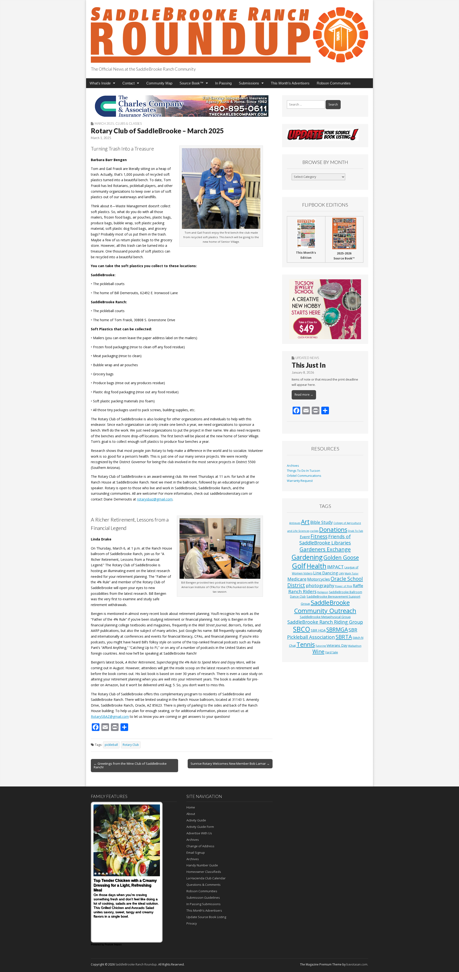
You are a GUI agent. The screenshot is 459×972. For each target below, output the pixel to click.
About (190, 814)
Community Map (159, 83)
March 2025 (104, 123)
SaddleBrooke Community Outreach (325, 606)
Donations (333, 529)
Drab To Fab (355, 531)
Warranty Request (300, 481)
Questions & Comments (203, 884)
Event (305, 536)
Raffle (358, 585)
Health (316, 566)
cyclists (314, 531)
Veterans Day (337, 645)
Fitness (319, 536)
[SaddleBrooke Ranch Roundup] (229, 32)
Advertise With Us (199, 833)
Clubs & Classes (128, 123)
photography (320, 585)
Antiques (294, 523)
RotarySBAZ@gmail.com (110, 716)
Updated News (307, 358)
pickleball (111, 745)
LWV (341, 573)
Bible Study (321, 522)
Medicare (296, 579)
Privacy (191, 923)
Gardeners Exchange (325, 549)
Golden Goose (341, 557)
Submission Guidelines (203, 897)
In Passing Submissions (203, 904)
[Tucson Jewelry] (325, 309)
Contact (128, 83)
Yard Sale (331, 652)
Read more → (304, 395)
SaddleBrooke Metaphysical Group (325, 617)
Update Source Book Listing (206, 917)
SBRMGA (337, 629)
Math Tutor (352, 573)
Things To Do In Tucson (303, 471)
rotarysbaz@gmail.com (155, 499)
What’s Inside (100, 83)
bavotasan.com (356, 964)
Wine (318, 651)
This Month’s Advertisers (290, 83)
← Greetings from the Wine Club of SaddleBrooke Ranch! (130, 765)
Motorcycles (318, 579)
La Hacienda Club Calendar (206, 878)
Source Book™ (191, 83)
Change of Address (200, 846)
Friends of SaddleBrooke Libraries (325, 539)
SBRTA (344, 637)
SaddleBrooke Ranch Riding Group (325, 622)
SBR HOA (318, 630)
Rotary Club (131, 745)
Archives (293, 466)
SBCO (301, 629)
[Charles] (182, 106)
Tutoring (321, 645)
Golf (299, 566)
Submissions (249, 83)
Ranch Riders (302, 591)
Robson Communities (334, 83)
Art (305, 521)
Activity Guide (196, 820)
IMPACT (335, 567)
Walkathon (354, 645)
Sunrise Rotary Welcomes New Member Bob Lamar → (230, 763)
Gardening (307, 557)
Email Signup (195, 852)
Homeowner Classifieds (203, 872)
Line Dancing (325, 573)
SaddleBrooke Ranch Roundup (136, 964)
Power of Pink (343, 586)
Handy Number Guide (202, 865)
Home (190, 807)
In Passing (223, 83)
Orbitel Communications (304, 476)
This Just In (309, 365)
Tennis (305, 644)
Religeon (322, 592)
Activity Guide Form (200, 827)
